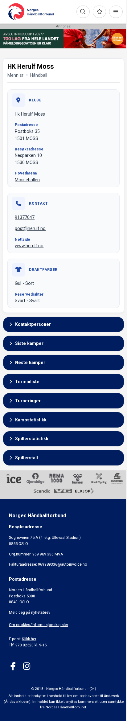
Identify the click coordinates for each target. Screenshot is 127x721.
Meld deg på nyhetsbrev (29, 612)
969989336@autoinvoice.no (62, 564)
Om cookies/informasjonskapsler (38, 624)
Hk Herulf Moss (30, 114)
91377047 (25, 217)
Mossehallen (27, 179)
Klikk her (29, 639)
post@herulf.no (30, 228)
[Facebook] (13, 666)
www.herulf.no (29, 245)
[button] (63, 325)
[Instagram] (27, 666)
